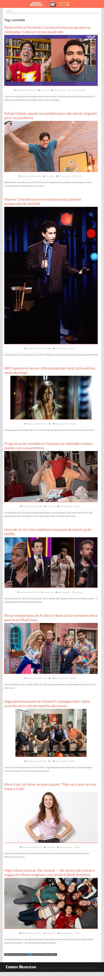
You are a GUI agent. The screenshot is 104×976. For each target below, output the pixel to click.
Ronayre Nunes (49, 592)
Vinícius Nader (45, 90)
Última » (53, 954)
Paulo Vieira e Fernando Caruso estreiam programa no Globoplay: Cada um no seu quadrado (47, 29)
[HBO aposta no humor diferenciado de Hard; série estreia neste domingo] (51, 397)
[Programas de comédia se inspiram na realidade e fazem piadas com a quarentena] (51, 476)
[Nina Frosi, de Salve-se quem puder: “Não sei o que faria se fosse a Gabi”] (51, 817)
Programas (73, 90)
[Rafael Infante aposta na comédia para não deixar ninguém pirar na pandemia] (51, 146)
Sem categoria (82, 90)
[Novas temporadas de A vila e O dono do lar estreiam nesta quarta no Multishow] (51, 648)
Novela (78, 847)
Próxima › (46, 954)
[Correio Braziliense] (38, 4)
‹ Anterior (19, 954)
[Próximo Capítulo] (60, 4)
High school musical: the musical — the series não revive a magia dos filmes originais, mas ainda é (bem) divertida (49, 872)
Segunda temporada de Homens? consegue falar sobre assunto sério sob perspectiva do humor (47, 703)
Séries (74, 348)
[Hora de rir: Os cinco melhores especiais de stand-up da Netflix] (51, 562)
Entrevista (78, 176)
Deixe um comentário (59, 90)
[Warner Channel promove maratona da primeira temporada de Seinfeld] (51, 275)
